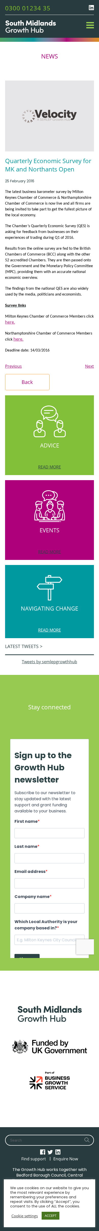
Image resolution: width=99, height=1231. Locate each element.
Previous (13, 366)
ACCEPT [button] (50, 1215)
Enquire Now (65, 1159)
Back (27, 382)
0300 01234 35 (28, 8)
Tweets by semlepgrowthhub (49, 662)
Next (89, 366)
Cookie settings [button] (24, 1216)
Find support (33, 1159)
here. (10, 322)
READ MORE (49, 467)
